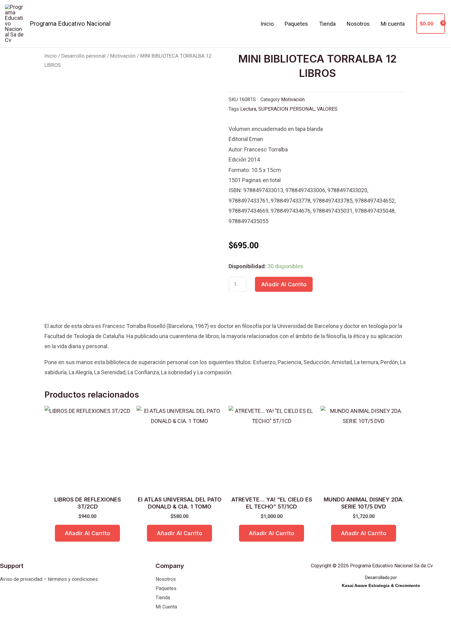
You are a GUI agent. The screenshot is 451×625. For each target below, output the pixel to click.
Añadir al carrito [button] (87, 533)
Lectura (248, 109)
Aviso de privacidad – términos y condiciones (49, 579)
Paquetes (296, 24)
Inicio (267, 24)
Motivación (123, 56)
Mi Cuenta (166, 607)
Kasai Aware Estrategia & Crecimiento (381, 585)
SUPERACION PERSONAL (286, 109)
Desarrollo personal (83, 56)
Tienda (327, 24)
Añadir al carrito (283, 284)
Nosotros (358, 24)
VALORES (327, 109)
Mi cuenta (393, 24)
